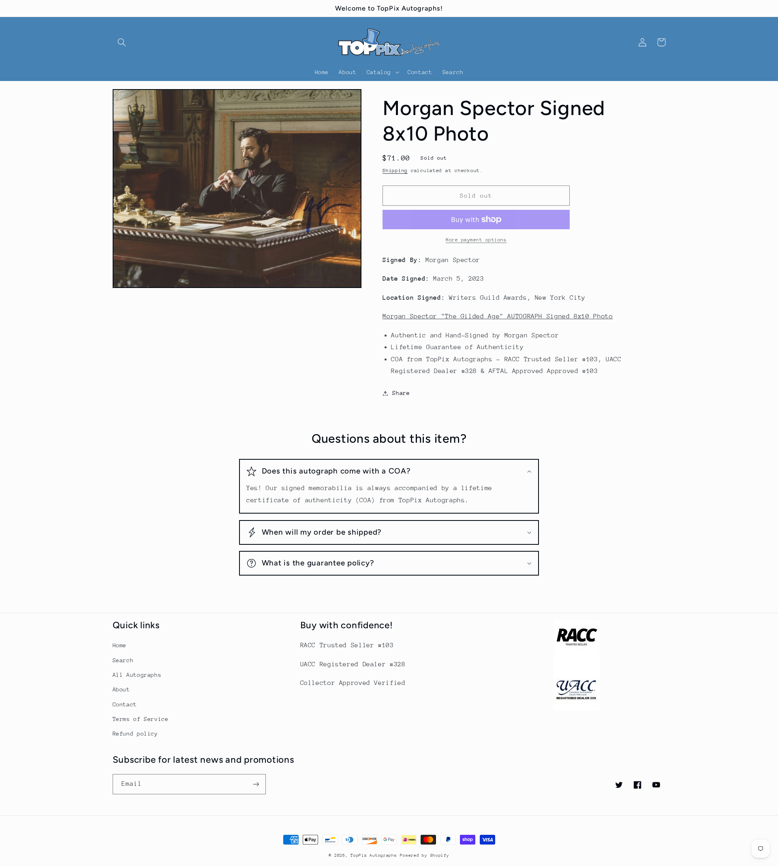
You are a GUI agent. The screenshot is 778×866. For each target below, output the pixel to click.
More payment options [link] (476, 240)
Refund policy (135, 733)
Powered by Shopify (424, 855)
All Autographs (137, 675)
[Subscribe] (255, 784)
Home (120, 645)
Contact (125, 704)
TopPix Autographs (374, 855)
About (121, 689)
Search (123, 660)
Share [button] (401, 393)
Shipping (395, 170)
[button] (122, 42)
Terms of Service (141, 719)
